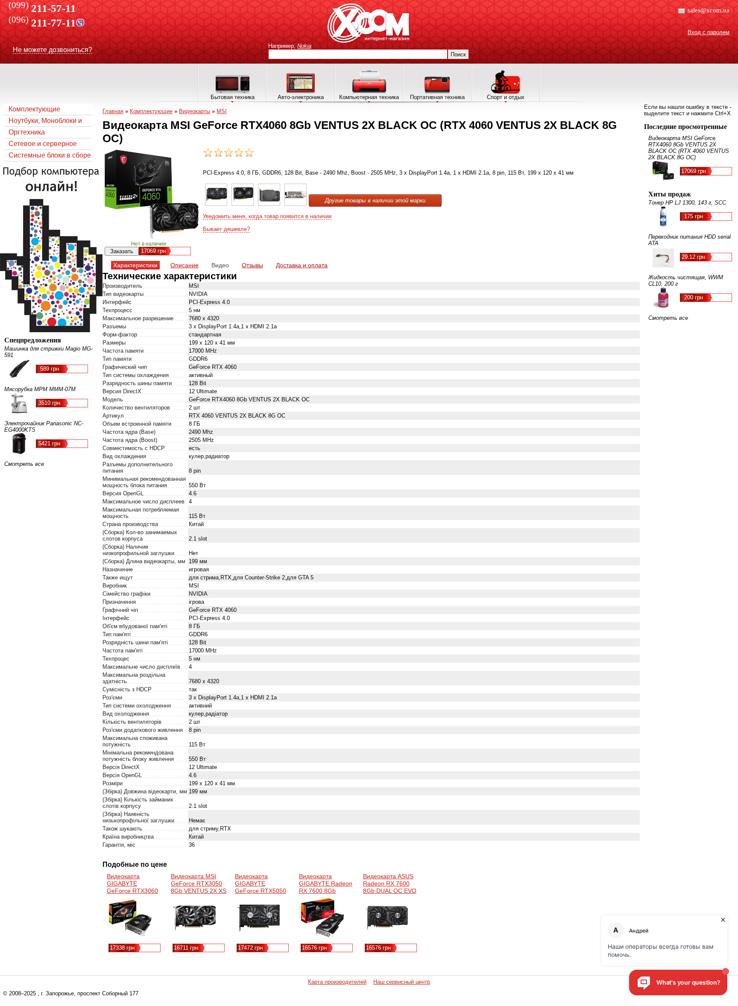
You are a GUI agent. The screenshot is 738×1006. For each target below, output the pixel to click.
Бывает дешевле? (226, 229)
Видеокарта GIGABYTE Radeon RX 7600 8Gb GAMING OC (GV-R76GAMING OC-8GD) (325, 894)
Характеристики (135, 265)
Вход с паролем (708, 32)
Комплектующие (34, 109)
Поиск (458, 54)
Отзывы (252, 265)
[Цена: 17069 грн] (216, 204)
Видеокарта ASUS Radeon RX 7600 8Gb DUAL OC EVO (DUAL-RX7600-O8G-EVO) (389, 891)
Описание (184, 265)
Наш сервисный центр (401, 982)
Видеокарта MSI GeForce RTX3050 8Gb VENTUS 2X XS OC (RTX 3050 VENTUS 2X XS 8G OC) (198, 894)
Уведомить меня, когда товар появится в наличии (267, 216)
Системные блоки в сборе (50, 155)
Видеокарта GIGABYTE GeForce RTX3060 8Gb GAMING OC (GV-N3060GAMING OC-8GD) (134, 894)
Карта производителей (337, 982)
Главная (112, 111)
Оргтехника (27, 132)
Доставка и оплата (302, 265)
